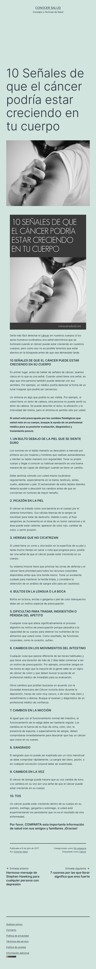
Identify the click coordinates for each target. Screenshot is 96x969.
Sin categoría (80, 848)
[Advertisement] (48, 43)
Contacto (11, 930)
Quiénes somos (14, 924)
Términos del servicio (17, 941)
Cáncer (82, 851)
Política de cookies (16, 947)
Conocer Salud (48, 8)
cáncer (45, 335)
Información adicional (17, 953)
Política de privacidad (17, 935)
